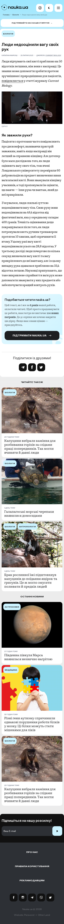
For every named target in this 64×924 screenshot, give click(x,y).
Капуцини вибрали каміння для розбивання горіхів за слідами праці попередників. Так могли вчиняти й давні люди (29, 447)
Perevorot (29, 914)
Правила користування (32, 866)
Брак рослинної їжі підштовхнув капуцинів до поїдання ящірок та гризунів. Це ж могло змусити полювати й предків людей (30, 581)
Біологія (15, 15)
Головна (6, 15)
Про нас (32, 852)
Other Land (44, 914)
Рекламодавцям (32, 880)
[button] (40, 8)
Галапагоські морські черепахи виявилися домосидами (29, 514)
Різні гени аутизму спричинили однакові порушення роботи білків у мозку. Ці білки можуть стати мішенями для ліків (32, 724)
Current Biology (53, 55)
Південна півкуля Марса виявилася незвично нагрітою (28, 657)
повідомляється (12, 81)
